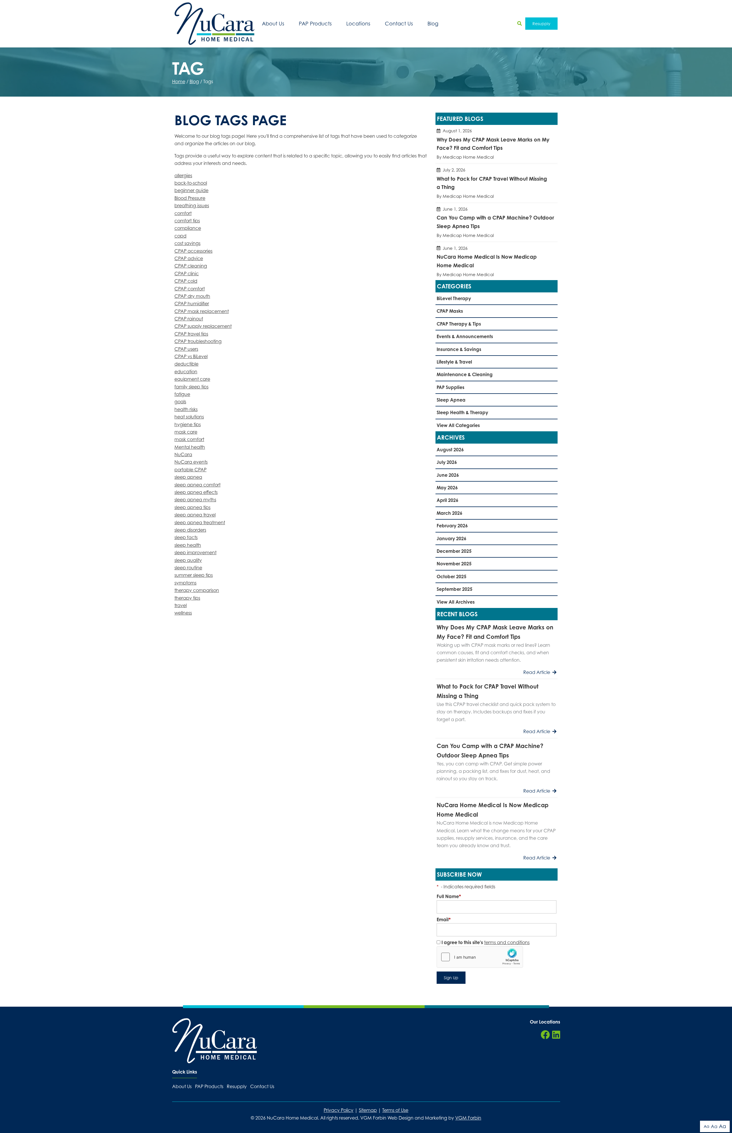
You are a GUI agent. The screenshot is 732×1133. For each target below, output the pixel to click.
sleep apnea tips (192, 507)
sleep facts (186, 537)
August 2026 (450, 449)
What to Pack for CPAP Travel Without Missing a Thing (496, 183)
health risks (186, 409)
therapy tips (187, 598)
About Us (273, 24)
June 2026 (448, 475)
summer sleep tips (193, 575)
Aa (706, 1126)
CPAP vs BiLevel (191, 356)
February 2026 (452, 525)
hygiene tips (187, 424)
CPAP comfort (189, 289)
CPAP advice (188, 258)
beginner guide (191, 190)
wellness (183, 613)
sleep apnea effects (196, 492)
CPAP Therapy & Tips (459, 324)
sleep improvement (195, 552)
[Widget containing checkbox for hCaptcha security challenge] (480, 957)
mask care (185, 432)
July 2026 (447, 462)
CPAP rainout (188, 319)
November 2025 (454, 563)
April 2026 (447, 500)
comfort (183, 213)
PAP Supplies (450, 387)
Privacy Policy (338, 1110)
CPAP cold (185, 281)
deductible (186, 364)
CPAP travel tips (191, 334)
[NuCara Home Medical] (214, 23)
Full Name (449, 896)
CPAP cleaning (190, 266)
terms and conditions (507, 942)
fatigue (182, 394)
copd (180, 236)
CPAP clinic (186, 273)
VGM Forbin (468, 1118)
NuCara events (191, 462)
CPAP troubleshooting (198, 341)
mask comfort (189, 439)
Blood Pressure (189, 198)
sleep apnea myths (195, 499)
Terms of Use (395, 1110)
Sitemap (368, 1110)
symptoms (185, 583)
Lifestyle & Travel (454, 362)
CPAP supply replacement (203, 326)
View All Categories (458, 425)
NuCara (183, 454)
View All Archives (456, 602)
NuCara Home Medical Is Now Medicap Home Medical (496, 261)
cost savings (187, 243)
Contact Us (399, 24)
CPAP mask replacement (201, 311)
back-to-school (190, 183)
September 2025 (454, 589)
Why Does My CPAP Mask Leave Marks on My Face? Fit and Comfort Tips (496, 144)
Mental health (189, 447)
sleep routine (188, 568)
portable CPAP (190, 469)
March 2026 (449, 513)
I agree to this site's (485, 942)
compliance (187, 228)
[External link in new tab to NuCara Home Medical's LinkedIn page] (556, 1035)
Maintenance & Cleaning (465, 374)
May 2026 (447, 487)
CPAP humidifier (191, 303)
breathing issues (191, 205)
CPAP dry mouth (192, 296)
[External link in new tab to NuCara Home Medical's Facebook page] (545, 1035)
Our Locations (545, 1022)
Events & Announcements (465, 336)
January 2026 (451, 538)
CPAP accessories (193, 251)
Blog (432, 24)
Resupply (541, 23)
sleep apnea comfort (197, 485)
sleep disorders (190, 530)
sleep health (187, 545)
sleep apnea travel (195, 515)
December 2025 (454, 551)
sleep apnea (188, 477)
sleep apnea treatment (199, 522)
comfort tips (187, 221)
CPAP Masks (450, 311)
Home (178, 81)
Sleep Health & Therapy (462, 412)
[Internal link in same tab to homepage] (214, 1041)
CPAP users (186, 349)
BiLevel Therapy (454, 298)
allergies (183, 175)
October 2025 (451, 576)
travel (180, 605)
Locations (358, 24)
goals (180, 401)
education (185, 371)
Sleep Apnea (451, 400)
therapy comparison (196, 590)
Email (444, 919)
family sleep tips (191, 387)
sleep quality (188, 560)
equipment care (192, 379)
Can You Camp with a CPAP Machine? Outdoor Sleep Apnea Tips (496, 222)
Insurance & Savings (459, 349)
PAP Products (315, 24)
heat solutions (189, 417)
